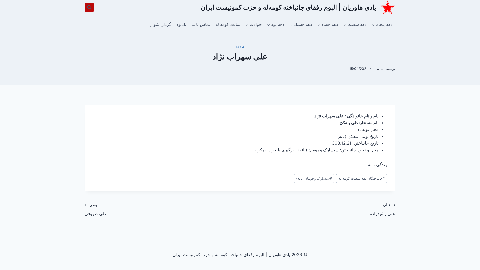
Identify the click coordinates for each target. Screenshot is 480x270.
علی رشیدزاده (382, 209)
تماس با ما (201, 24)
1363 (240, 47)
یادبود (181, 24)
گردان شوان (160, 24)
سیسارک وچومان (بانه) (314, 178)
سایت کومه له (228, 24)
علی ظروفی (96, 209)
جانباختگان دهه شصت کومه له (361, 178)
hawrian (379, 69)
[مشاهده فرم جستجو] (89, 7)
